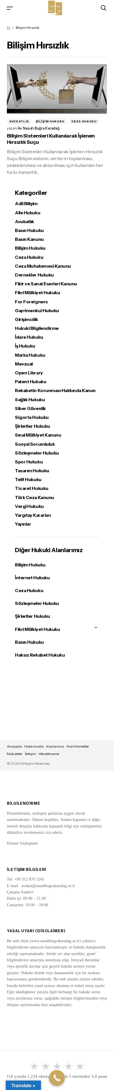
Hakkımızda (34, 746)
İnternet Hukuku (32, 577)
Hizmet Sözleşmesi (22, 843)
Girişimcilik (26, 319)
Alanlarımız (55, 746)
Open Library (29, 373)
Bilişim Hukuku (50, 121)
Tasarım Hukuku (32, 470)
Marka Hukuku (30, 355)
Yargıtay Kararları (33, 515)
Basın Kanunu (29, 239)
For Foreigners (31, 301)
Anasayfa (14, 746)
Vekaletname (48, 754)
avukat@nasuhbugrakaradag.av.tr (48, 886)
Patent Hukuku (30, 381)
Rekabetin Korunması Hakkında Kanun (55, 390)
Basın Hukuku (29, 230)
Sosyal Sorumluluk (35, 444)
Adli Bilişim (26, 203)
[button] (10, 8)
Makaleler (15, 754)
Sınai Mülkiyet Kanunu (38, 435)
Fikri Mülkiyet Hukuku (37, 292)
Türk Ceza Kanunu (34, 497)
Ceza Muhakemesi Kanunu (43, 266)
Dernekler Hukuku (34, 275)
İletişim (30, 754)
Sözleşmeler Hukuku (37, 453)
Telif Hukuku (28, 479)
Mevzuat (24, 364)
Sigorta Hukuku (31, 417)
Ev (9, 27)
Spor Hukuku (29, 462)
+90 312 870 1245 (29, 879)
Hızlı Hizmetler (77, 746)
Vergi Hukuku (29, 506)
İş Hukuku (25, 346)
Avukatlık (19, 121)
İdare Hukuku (29, 337)
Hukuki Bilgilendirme (36, 328)
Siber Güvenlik (30, 408)
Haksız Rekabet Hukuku (40, 655)
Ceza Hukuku (84, 121)
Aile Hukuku (27, 212)
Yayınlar (23, 524)
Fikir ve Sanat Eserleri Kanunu (46, 283)
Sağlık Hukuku (30, 399)
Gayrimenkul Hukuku (37, 310)
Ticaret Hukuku (31, 488)
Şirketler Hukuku (32, 426)
